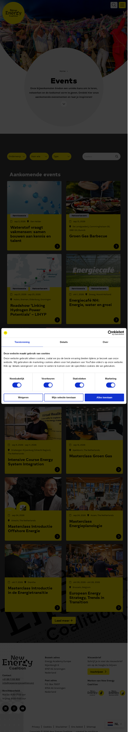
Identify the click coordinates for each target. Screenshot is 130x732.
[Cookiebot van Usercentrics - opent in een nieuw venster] (110, 332)
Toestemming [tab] (22, 342)
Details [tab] (64, 342)
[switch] (48, 385)
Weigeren (23, 397)
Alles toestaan (104, 397)
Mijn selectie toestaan (64, 397)
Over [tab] (105, 342)
